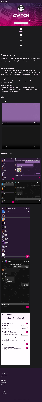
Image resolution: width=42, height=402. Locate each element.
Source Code (3, 393)
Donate (2, 390)
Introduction (3, 371)
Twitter (2, 384)
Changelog (3, 376)
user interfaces (14, 76)
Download (3, 395)
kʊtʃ (6, 58)
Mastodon (3, 382)
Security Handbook (4, 373)
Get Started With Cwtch (21, 23)
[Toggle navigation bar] (1, 1)
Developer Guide (4, 375)
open (23, 74)
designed (11, 87)
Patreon (2, 391)
